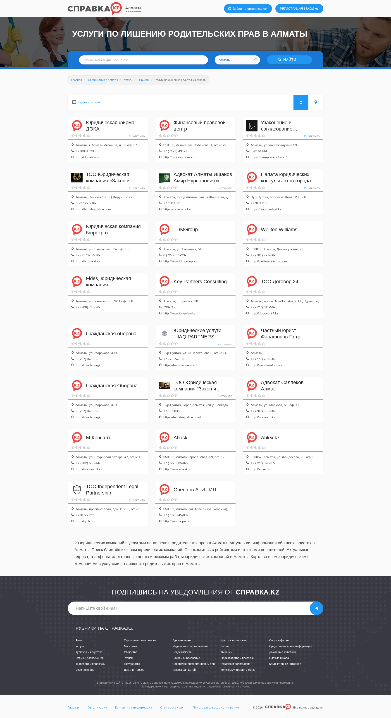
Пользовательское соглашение (216, 707)
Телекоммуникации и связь (238, 669)
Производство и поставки (237, 658)
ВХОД (310, 8)
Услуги (80, 646)
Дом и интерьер (134, 669)
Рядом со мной (88, 102)
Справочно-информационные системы (197, 664)
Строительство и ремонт (140, 640)
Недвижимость (181, 652)
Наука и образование (186, 658)
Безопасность (85, 669)
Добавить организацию (249, 8)
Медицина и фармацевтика (190, 646)
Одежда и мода (279, 658)
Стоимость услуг (172, 707)
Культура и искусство (89, 652)
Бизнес (225, 646)
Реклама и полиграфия (235, 664)
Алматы (133, 8)
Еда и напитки (181, 640)
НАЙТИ (289, 60)
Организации (97, 707)
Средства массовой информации (290, 646)
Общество (130, 652)
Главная (74, 707)
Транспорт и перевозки (90, 664)
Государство (132, 664)
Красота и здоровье (233, 640)
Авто (79, 640)
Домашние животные (283, 652)
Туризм (128, 658)
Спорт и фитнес (279, 640)
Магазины (130, 646)
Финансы (227, 652)
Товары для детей (184, 669)
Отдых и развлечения (90, 658)
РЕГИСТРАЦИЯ (291, 8)
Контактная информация (133, 707)
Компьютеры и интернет (285, 664)
